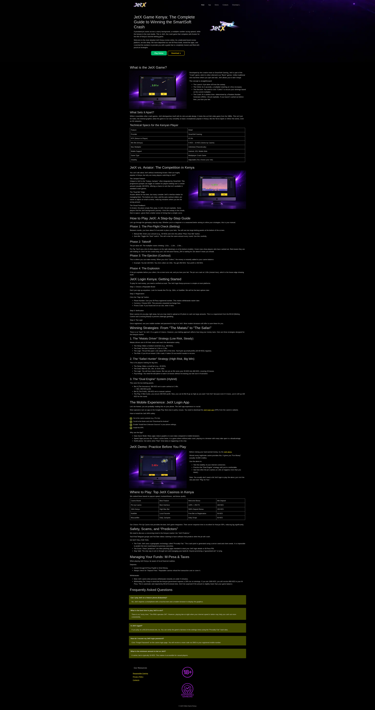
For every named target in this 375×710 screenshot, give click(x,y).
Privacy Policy (138, 677)
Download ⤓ (236, 5)
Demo (217, 5)
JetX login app (209, 410)
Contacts (225, 5)
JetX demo (228, 452)
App (209, 5)
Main (202, 5)
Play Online (158, 53)
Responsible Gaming (140, 673)
